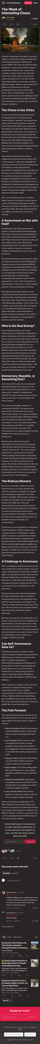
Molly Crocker (11, 892)
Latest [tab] (9, 937)
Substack (10, 1040)
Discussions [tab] (17, 937)
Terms (26, 1027)
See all (5, 1000)
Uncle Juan (10, 913)
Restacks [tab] (15, 873)
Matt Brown (10, 17)
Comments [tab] (6, 873)
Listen (35, 19)
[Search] (36, 937)
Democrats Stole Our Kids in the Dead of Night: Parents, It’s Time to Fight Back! (15, 983)
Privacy (20, 1027)
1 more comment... (8, 927)
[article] (20, 949)
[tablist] (10, 873)
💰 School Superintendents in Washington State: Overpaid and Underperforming (14, 963)
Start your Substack (15, 1034)
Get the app (30, 1034)
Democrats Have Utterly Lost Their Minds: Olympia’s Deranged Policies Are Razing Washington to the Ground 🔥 (14, 945)
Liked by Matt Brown (14, 895)
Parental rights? (7, 950)
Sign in (35, 3)
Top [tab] (4, 937)
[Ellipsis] (37, 892)
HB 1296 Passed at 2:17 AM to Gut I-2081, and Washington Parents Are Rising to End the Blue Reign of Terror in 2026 (15, 989)
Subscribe (28, 3)
